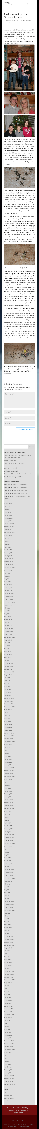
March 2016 (8, 861)
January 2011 (8, 1038)
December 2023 (9, 593)
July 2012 (7, 986)
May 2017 (7, 820)
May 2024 (7, 579)
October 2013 (8, 942)
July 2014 (7, 916)
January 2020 (8, 730)
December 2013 (9, 936)
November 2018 (9, 771)
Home (9, 1108)
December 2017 (9, 800)
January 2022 (8, 660)
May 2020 (7, 718)
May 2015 (7, 890)
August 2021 (8, 675)
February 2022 (8, 657)
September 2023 (9, 602)
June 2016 (7, 852)
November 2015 (9, 872)
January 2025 (8, 556)
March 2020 (8, 724)
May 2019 (7, 753)
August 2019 (8, 744)
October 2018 (8, 774)
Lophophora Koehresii (11, 471)
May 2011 (7, 1026)
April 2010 (7, 1064)
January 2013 (8, 968)
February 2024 (8, 588)
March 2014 (8, 927)
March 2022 (8, 654)
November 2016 (9, 837)
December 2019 (9, 733)
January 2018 (8, 797)
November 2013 (9, 939)
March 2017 (8, 826)
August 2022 (8, 640)
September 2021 (9, 672)
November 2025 (9, 527)
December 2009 (9, 1076)
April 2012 (7, 994)
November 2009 (9, 1079)
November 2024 (9, 561)
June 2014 (7, 919)
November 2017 (9, 803)
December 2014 (9, 901)
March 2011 (8, 1032)
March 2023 (8, 620)
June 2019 (7, 750)
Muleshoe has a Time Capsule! (14, 463)
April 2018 (7, 788)
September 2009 (9, 1084)
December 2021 (9, 663)
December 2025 (9, 524)
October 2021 (8, 669)
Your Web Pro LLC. (26, 1126)
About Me (16, 1108)
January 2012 (8, 1003)
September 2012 (9, 980)
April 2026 (7, 512)
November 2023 (9, 596)
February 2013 (8, 965)
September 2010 (9, 1050)
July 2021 (7, 678)
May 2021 (7, 683)
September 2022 (9, 637)
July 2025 (7, 538)
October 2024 (8, 564)
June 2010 (7, 1058)
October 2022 (8, 634)
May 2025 (7, 544)
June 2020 (7, 715)
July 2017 (7, 814)
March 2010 (8, 1067)
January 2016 (8, 866)
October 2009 (8, 1081)
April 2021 (7, 686)
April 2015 (7, 893)
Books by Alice (18, 1112)
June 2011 (7, 1023)
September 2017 (9, 808)
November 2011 (9, 1009)
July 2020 (7, 712)
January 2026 (8, 521)
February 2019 (8, 762)
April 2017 (7, 823)
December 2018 (9, 768)
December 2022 (9, 628)
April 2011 (7, 1029)
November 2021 (9, 666)
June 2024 (7, 576)
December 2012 (9, 971)
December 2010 (9, 1041)
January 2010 (8, 1073)
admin (8, 21)
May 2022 (7, 649)
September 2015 (9, 878)
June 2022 (7, 646)
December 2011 (9, 1006)
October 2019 (8, 739)
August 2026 (8, 503)
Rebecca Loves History (11, 460)
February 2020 (8, 727)
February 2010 (8, 1070)
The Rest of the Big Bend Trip (13, 477)
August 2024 (8, 570)
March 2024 (8, 585)
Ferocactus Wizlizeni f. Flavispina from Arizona (19, 474)
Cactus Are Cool (14, 1110)
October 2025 (8, 529)
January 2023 (8, 625)
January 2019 (8, 765)
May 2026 (7, 509)
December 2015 (9, 869)
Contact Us (24, 1110)
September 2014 (9, 910)
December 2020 (9, 698)
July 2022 (7, 643)
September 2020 (9, 707)
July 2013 (7, 951)
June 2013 (7, 954)
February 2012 (8, 1000)
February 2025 (8, 553)
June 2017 (7, 817)
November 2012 (9, 974)
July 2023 (7, 608)
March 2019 (8, 759)
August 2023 (8, 605)
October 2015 (8, 875)
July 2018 (7, 782)
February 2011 (8, 1035)
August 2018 (8, 779)
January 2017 (8, 832)
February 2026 (8, 518)
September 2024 (9, 567)
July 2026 (7, 506)
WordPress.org (8, 1101)
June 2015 (7, 887)
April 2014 (7, 925)
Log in (6, 1092)
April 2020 (7, 721)
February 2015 (8, 895)
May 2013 (7, 957)
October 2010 (8, 1047)
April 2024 (7, 582)
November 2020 (9, 701)
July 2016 (7, 849)
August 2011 (8, 1018)
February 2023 (8, 622)
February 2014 (8, 930)
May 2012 (7, 991)
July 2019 (7, 747)
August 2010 (8, 1052)
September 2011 (9, 1015)
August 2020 (8, 710)
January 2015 (8, 898)
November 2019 (9, 736)
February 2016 (8, 864)
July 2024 (7, 573)
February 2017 (8, 829)
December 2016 (9, 835)
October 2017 (8, 805)
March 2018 (8, 791)
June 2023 (7, 611)
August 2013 (8, 948)
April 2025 (7, 547)
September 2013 (9, 945)
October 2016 (8, 840)
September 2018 (9, 776)
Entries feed (8, 1095)
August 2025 (8, 535)
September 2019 (9, 742)
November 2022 (9, 631)
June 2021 (7, 681)
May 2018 (7, 785)
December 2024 (9, 559)
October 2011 (8, 1012)
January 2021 (8, 695)
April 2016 (7, 858)
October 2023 (8, 599)
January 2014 (8, 933)
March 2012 (8, 997)
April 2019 (7, 756)
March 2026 (8, 515)
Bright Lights (25, 21)
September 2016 (9, 843)
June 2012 (7, 988)
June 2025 (7, 541)
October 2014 (8, 907)
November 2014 (9, 904)
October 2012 (8, 977)
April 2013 (7, 959)
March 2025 (8, 550)
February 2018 (8, 794)
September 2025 (9, 532)
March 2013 (8, 962)
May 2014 (7, 922)
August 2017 (8, 811)
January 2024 (8, 591)
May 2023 (7, 614)
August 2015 (8, 881)
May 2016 (7, 855)
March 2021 (8, 689)
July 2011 (7, 1020)
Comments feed (9, 1098)
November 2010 (9, 1044)
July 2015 (7, 884)
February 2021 (8, 692)
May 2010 (7, 1061)
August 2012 (8, 983)
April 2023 (7, 617)
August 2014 (8, 913)
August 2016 (8, 846)
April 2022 (7, 651)
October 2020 (8, 704)
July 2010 (7, 1055)
